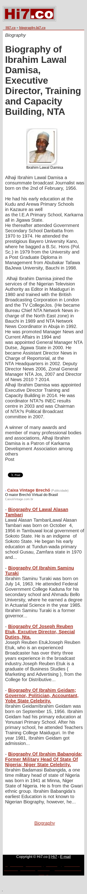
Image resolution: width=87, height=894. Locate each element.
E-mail (65, 857)
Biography (44, 823)
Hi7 (54, 857)
